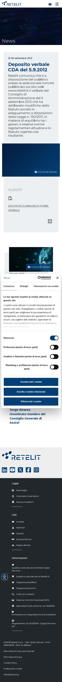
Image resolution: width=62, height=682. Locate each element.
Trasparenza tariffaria (26, 582)
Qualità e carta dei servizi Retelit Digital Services (31, 569)
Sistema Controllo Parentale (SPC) (32, 600)
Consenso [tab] (8, 286)
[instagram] (36, 470)
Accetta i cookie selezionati (31, 391)
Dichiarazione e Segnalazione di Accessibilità (34, 614)
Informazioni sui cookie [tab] (46, 286)
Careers (20, 533)
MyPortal (20, 528)
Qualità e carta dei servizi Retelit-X (32, 576)
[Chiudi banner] (57, 278)
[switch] (54, 347)
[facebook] (28, 470)
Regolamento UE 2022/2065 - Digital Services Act (34, 624)
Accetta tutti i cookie (31, 382)
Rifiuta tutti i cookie (31, 401)
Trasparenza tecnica (26, 588)
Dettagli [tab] (24, 286)
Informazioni (19, 558)
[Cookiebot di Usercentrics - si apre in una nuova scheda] (38, 278)
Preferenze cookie (13, 669)
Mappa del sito (23, 545)
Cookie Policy (10, 663)
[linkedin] (4, 470)
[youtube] (12, 470)
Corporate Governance (27, 496)
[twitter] (20, 470)
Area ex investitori (25, 502)
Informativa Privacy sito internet (19, 651)
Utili (14, 514)
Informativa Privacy (13, 657)
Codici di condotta (25, 594)
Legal (15, 483)
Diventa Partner (24, 539)
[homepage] (11, 2)
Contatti (20, 522)
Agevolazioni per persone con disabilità (35, 606)
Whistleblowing (11, 674)
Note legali (21, 490)
